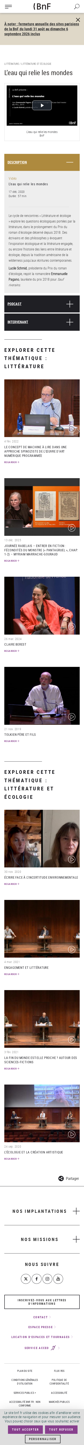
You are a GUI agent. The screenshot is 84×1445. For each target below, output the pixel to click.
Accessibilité (59, 1392)
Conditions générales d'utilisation (24, 1381)
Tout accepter (25, 1429)
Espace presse (40, 1327)
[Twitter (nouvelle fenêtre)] (26, 1279)
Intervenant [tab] (18, 322)
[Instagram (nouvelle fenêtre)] (47, 1279)
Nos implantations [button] (39, 1211)
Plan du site (24, 1370)
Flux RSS (59, 1370)
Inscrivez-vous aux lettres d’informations (42, 1302)
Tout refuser (61, 1429)
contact (40, 1317)
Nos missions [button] (40, 1239)
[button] (69, 1178)
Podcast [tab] (15, 303)
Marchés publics (59, 1401)
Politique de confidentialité (59, 1381)
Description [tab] (17, 162)
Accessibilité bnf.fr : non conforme (24, 1403)
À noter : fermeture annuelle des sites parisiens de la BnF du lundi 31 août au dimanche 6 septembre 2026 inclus (41, 28)
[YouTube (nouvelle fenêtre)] (58, 1279)
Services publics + (25, 1392)
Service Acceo (37, 1348)
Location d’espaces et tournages (40, 1337)
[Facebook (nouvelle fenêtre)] (37, 1279)
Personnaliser (42, 1439)
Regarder (10, 462)
